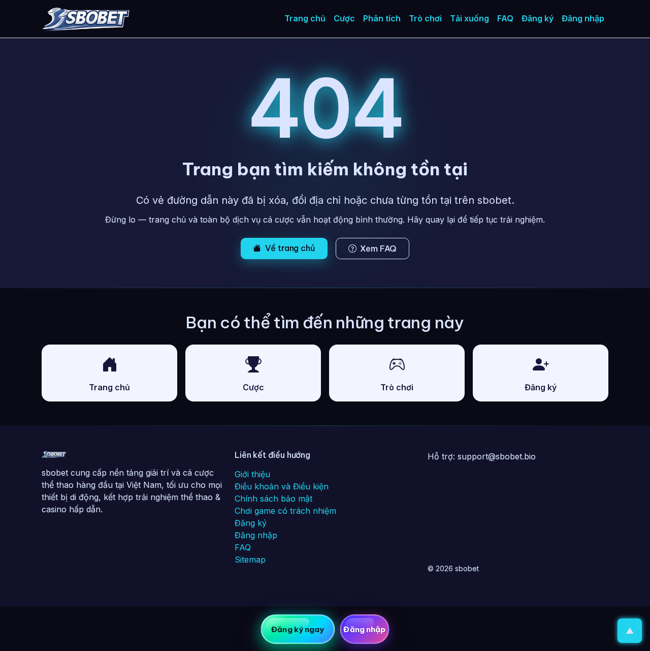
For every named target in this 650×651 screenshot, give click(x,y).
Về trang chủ (290, 248)
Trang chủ (305, 18)
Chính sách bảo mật (273, 498)
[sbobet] (85, 19)
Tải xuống (469, 18)
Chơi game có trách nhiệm (285, 511)
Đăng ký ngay (297, 629)
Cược (344, 18)
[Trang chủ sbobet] (54, 456)
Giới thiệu (252, 474)
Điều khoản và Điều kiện (282, 486)
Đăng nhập (583, 18)
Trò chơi (425, 18)
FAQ (505, 18)
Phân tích (382, 18)
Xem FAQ (378, 248)
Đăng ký (538, 18)
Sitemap (250, 559)
